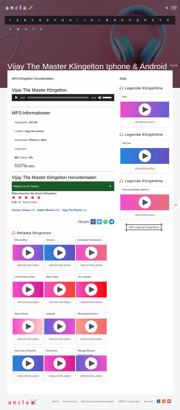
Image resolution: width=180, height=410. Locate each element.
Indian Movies (46, 210)
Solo (124, 96)
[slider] (107, 97)
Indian (26, 210)
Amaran (50, 239)
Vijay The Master (72, 210)
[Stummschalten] (100, 97)
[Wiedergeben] (16, 97)
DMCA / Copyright (129, 401)
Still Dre (126, 143)
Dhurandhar (21, 239)
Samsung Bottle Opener (135, 189)
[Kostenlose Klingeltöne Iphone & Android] (20, 9)
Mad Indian (52, 276)
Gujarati (50, 313)
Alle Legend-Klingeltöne (144, 227)
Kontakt (148, 401)
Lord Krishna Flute (24, 276)
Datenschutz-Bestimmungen (97, 401)
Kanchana (51, 350)
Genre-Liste (70, 401)
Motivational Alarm (88, 313)
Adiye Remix (21, 313)
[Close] (175, 205)
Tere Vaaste (84, 276)
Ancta (55, 401)
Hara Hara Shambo (25, 350)
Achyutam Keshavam (89, 239)
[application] (63, 97)
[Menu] (173, 8)
